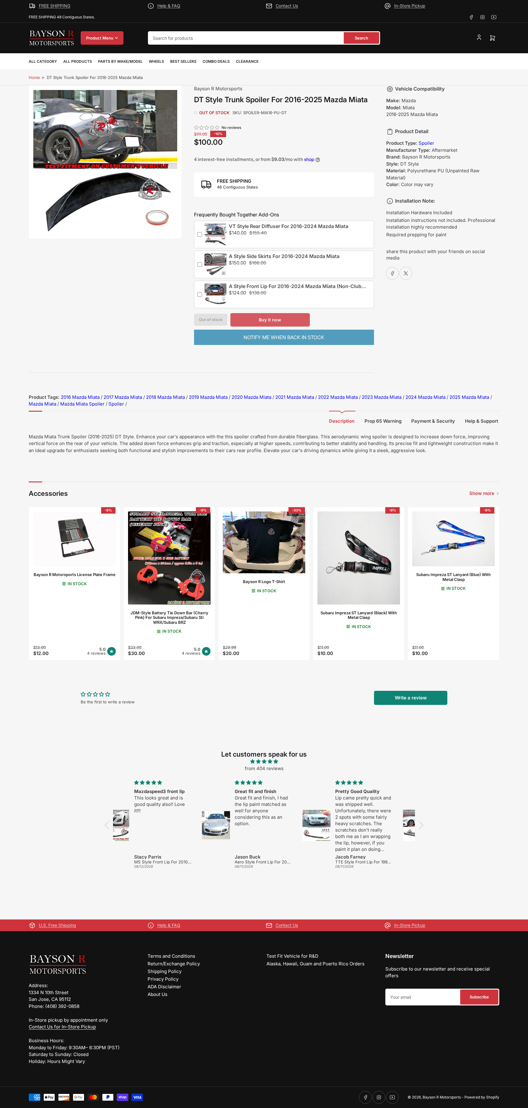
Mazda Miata (42, 404)
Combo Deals (216, 61)
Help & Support (481, 421)
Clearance (247, 61)
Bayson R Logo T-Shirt (264, 581)
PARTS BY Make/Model (120, 61)
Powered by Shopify (481, 1097)
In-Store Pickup (409, 5)
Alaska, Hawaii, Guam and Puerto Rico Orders (315, 964)
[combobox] (264, 38)
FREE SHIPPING (54, 5)
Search (361, 38)
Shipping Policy (165, 971)
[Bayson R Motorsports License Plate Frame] (74, 538)
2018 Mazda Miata (165, 397)
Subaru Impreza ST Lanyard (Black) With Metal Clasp (359, 615)
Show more (481, 493)
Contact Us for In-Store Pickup (62, 1027)
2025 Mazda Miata (469, 397)
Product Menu (99, 38)
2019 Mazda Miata (208, 397)
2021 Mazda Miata (294, 397)
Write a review (411, 698)
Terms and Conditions (171, 956)
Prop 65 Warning (383, 421)
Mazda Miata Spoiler (82, 404)
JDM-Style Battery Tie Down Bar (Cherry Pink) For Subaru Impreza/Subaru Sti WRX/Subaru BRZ (169, 617)
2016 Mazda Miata (80, 397)
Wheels (156, 61)
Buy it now (270, 319)
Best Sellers (183, 61)
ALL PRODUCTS (77, 61)
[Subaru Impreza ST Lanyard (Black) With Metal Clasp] (358, 558)
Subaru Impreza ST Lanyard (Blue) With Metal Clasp (453, 577)
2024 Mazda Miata (425, 397)
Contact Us (287, 5)
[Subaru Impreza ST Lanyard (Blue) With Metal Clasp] (453, 538)
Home (34, 77)
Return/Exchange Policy (174, 964)
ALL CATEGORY (43, 61)
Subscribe (479, 996)
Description (341, 421)
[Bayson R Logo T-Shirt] (264, 542)
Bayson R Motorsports (218, 89)
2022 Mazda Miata (338, 397)
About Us (157, 994)
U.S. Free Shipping (57, 925)
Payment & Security (433, 421)
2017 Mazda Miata (123, 397)
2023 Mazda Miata (382, 397)
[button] (207, 127)
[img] (264, 761)
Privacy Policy (163, 979)
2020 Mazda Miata (251, 397)
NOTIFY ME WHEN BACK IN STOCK (284, 337)
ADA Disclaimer (164, 987)
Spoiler (426, 143)
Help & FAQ (168, 5)
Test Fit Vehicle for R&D (292, 956)
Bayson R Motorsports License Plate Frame (75, 574)
